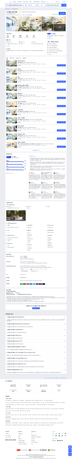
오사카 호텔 (19, 414)
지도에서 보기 (49, 54)
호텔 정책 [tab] (24, 58)
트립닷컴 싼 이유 (37, 422)
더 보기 (7, 51)
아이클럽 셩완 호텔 (11, 12)
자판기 (29, 237)
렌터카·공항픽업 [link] (36, 1)
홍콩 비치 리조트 (8, 418)
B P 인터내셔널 (57, 402)
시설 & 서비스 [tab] (18, 58)
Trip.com (46, 377)
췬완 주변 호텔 (7, 410)
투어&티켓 (19, 1)
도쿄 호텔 (29, 414)
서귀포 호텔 (34, 414)
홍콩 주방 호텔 (31, 418)
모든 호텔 (32, 440)
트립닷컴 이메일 (26, 422)
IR (31, 433)
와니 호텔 (42, 402)
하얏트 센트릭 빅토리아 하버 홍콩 (25, 402)
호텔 (49, 377)
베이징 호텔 (51, 414)
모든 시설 (7, 46)
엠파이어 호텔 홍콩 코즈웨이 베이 (37, 400)
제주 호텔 (15, 414)
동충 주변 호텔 (32, 408)
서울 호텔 (7, 414)
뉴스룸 (19, 435)
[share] (70, 450)
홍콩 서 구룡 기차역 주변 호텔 (25, 410)
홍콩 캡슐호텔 (14, 418)
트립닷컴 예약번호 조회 (45, 422)
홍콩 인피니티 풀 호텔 (54, 418)
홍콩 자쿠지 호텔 (38, 418)
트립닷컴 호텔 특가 (15, 422)
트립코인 (21, 422)
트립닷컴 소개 (20, 433)
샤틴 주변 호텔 (16, 408)
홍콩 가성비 (27, 418)
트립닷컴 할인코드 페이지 (39, 372)
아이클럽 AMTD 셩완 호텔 (9, 404)
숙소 (11, 1)
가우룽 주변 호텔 (61, 408)
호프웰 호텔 (63, 402)
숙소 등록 (32, 438)
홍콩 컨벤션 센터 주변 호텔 (24, 408)
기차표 (30, 1)
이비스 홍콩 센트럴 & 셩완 (48, 400)
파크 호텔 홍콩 (21, 400)
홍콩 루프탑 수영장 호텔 (45, 418)
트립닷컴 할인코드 (8, 422)
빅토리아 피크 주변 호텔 (15, 410)
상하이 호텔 (42, 414)
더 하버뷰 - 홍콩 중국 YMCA (49, 402)
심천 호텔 (55, 414)
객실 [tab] (7, 58)
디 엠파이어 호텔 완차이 (36, 402)
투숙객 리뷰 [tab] (12, 58)
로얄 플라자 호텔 (15, 400)
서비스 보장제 (7, 435)
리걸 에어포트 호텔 (51, 404)
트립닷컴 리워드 (34, 435)
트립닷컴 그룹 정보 (21, 442)
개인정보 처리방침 (21, 440)
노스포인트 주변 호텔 (53, 408)
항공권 (14, 1)
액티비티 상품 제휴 (34, 442)
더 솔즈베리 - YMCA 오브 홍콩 (30, 404)
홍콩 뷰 (18, 418)
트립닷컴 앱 (31, 422)
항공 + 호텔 (25, 1)
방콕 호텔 (46, 414)
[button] (47, 1)
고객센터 (6, 433)
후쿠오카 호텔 (24, 414)
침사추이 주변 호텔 (46, 408)
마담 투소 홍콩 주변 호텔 (9, 408)
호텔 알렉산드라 (44, 404)
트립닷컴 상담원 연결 (52, 422)
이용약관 (19, 438)
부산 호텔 (11, 414)
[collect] (70, 447)
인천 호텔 (38, 414)
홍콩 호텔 (56, 377)
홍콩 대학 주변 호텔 (39, 408)
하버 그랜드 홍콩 (17, 404)
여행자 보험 (43, 1)
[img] (17, 23)
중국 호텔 (52, 377)
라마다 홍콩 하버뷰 (8, 400)
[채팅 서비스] (70, 454)
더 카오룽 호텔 (38, 404)
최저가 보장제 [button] (55, 14)
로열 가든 (22, 404)
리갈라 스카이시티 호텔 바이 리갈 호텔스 (12, 402)
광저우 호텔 (60, 414)
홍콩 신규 (22, 418)
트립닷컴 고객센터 (60, 422)
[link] (57, 2)
